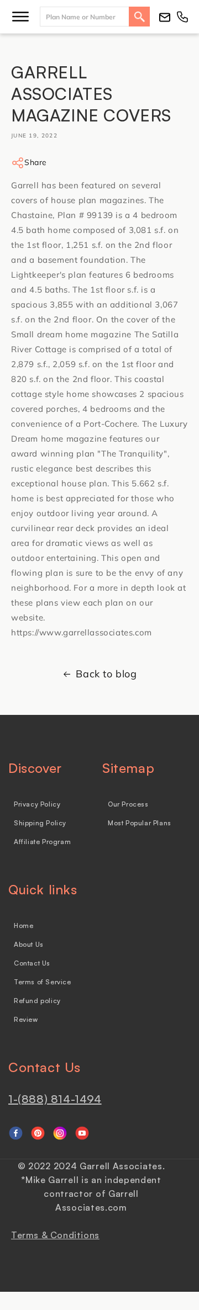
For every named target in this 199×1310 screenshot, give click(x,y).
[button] (20, 16)
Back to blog (106, 673)
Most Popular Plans (139, 823)
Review (26, 1019)
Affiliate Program (42, 841)
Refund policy (37, 1000)
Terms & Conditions (55, 1234)
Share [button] (35, 162)
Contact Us (32, 963)
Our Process (128, 804)
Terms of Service (42, 982)
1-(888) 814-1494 (55, 1099)
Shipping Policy (40, 823)
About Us (29, 944)
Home (23, 925)
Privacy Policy (37, 804)
